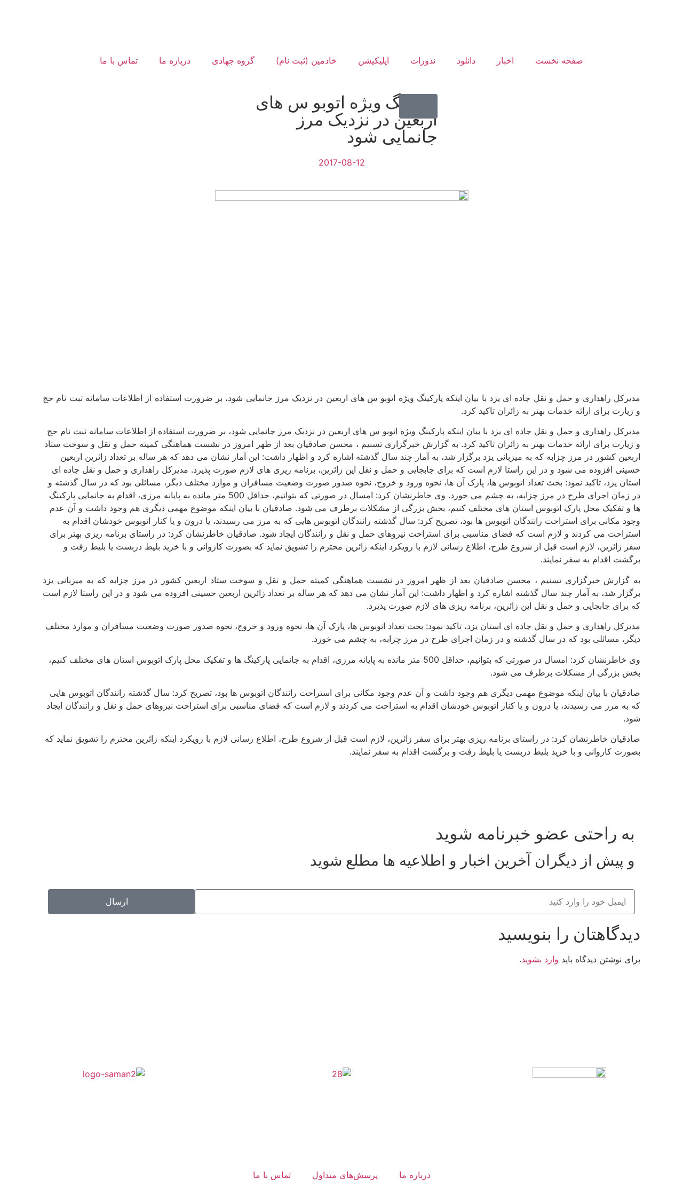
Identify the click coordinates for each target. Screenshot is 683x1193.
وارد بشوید (540, 959)
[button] (418, 106)
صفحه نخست (559, 60)
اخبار (505, 60)
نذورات (422, 60)
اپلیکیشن (373, 60)
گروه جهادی (233, 60)
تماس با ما (119, 60)
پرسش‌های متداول (345, 1175)
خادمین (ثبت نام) (306, 60)
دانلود (466, 60)
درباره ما (174, 60)
